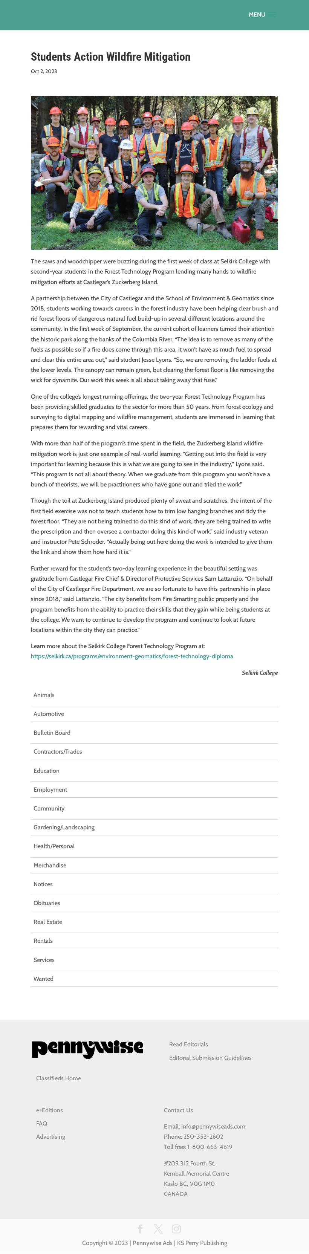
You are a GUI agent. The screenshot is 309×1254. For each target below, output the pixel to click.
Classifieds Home (58, 1078)
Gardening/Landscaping (64, 827)
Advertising (50, 1136)
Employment (50, 789)
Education (47, 770)
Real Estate (48, 921)
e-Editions (49, 1110)
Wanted (44, 978)
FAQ (41, 1123)
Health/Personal (54, 846)
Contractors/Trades (58, 751)
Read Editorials (188, 1044)
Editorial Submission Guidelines (210, 1057)
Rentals (43, 940)
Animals (44, 695)
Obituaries (47, 903)
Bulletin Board (52, 732)
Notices (43, 884)
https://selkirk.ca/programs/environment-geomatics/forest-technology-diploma (132, 656)
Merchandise (50, 865)
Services (44, 959)
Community (49, 808)
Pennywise (147, 1242)
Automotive (49, 713)
